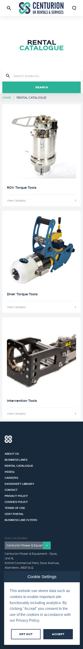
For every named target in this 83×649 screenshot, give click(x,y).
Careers (11, 477)
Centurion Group (8, 439)
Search (41, 87)
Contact (11, 489)
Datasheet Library (19, 483)
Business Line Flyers (21, 519)
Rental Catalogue (19, 465)
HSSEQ (9, 471)
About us (12, 453)
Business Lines (16, 459)
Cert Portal (14, 513)
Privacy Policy (16, 495)
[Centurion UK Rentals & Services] (41, 8)
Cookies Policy (16, 501)
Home (6, 97)
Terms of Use (15, 507)
